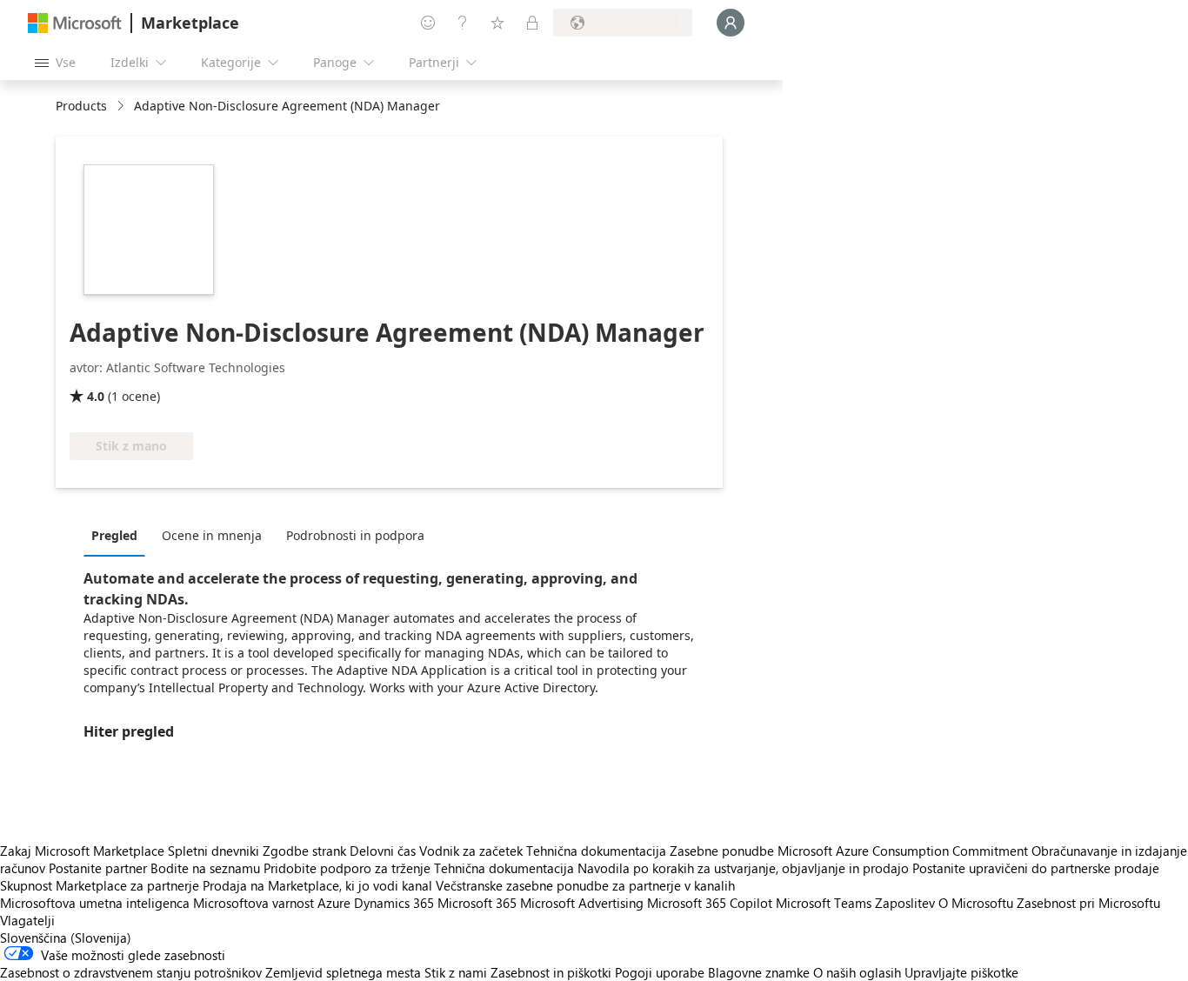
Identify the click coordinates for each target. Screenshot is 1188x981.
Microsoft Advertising (582, 902)
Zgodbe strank (304, 850)
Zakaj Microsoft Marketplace (82, 850)
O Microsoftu (975, 902)
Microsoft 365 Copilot (709, 902)
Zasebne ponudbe (722, 850)
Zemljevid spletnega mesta (343, 972)
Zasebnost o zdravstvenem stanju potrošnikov (131, 972)
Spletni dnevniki (213, 850)
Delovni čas (383, 850)
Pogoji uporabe (659, 972)
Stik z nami (455, 972)
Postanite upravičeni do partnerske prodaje (1035, 868)
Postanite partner (98, 868)
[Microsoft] (75, 23)
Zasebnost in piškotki (551, 972)
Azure (333, 902)
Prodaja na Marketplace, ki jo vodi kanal (317, 885)
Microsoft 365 (477, 902)
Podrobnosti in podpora (355, 535)
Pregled (114, 535)
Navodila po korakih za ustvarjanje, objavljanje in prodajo (743, 868)
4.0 (95, 396)
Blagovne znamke (759, 972)
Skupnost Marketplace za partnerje (99, 885)
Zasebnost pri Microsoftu (1088, 902)
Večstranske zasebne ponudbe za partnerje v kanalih (585, 885)
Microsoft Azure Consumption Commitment (904, 850)
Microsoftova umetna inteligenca (95, 902)
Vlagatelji (27, 920)
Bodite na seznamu (205, 868)
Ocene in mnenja (212, 535)
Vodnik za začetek (471, 850)
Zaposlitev (905, 902)
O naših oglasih (857, 972)
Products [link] (81, 105)
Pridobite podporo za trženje (347, 868)
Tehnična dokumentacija (596, 850)
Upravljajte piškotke (961, 972)
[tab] (118, 535)
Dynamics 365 (394, 902)
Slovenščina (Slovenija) (65, 937)
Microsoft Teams (823, 902)
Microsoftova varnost (253, 902)
